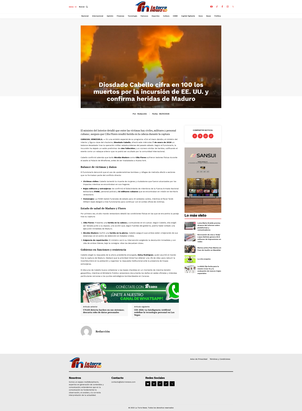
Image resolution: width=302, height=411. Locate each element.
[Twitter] (200, 136)
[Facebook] (222, 6)
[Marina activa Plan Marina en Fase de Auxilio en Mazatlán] (190, 249)
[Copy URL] (211, 136)
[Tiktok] (216, 6)
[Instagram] (227, 6)
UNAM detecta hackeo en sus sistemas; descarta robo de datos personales (103, 311)
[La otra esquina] (190, 259)
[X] (233, 6)
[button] (84, 6)
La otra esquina (203, 259)
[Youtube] (211, 6)
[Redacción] (86, 331)
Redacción (142, 114)
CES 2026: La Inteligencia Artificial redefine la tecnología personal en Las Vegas (154, 312)
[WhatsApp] (205, 136)
